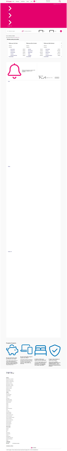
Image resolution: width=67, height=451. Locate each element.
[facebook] (8, 373)
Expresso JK (7, 398)
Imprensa (7, 428)
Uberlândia (29, 55)
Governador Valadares (49, 55)
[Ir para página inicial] (9, 1)
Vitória (29, 53)
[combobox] (15, 31)
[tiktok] (13, 373)
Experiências (23, 1)
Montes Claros (48, 52)
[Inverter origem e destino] (22, 31)
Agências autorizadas (9, 418)
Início (13, 1)
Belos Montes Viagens (9, 399)
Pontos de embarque (8, 423)
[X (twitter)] (10, 373)
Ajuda (31, 1)
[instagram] (7, 373)
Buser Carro (7, 393)
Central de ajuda (8, 427)
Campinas (12, 53)
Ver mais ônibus (11, 56)
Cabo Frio (47, 53)
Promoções (17, 1)
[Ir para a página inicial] (9, 372)
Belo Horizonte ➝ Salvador (9, 385)
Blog (6, 431)
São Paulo (29, 49)
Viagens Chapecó (8, 395)
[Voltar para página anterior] (36, 1)
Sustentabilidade (8, 436)
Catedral (7, 404)
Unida (7, 409)
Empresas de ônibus (8, 394)
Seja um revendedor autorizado (10, 417)
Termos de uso (8, 432)
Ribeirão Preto (13, 50)
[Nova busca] (60, 1)
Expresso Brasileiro (8, 412)
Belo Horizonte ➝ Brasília (9, 384)
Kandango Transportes (9, 400)
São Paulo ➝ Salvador (9, 386)
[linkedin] (12, 373)
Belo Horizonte (13, 52)
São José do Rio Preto (14, 55)
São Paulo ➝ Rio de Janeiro (9, 380)
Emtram (7, 403)
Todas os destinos (8, 390)
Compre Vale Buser (8, 422)
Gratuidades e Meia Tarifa (9, 437)
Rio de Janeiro (13, 49)
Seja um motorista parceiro (9, 414)
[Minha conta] (34, 1)
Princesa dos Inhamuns (9, 408)
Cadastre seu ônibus (8, 413)
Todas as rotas (8, 389)
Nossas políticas (8, 433)
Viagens (27, 1)
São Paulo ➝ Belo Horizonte (10, 381)
